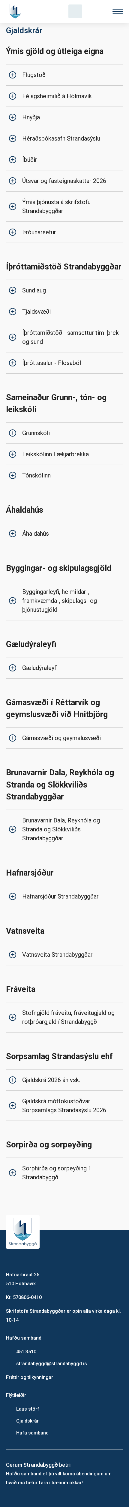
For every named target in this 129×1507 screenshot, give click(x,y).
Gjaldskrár (27, 1421)
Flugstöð (34, 74)
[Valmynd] (117, 11)
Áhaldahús (35, 533)
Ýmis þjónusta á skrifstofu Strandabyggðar (56, 206)
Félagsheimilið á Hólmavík (57, 96)
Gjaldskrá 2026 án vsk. (51, 1080)
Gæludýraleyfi (40, 667)
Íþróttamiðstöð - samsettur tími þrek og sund (70, 337)
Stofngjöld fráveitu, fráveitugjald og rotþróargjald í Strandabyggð (68, 1017)
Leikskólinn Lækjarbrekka (55, 454)
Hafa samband (32, 1433)
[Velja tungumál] (96, 11)
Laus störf (27, 1409)
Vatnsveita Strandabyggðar (57, 954)
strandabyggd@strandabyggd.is (51, 1363)
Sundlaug (34, 290)
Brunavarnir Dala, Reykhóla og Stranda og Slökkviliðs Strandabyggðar (61, 829)
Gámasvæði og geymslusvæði (61, 738)
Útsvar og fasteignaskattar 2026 (64, 180)
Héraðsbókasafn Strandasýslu (61, 138)
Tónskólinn (36, 475)
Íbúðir (29, 159)
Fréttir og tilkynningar (29, 1377)
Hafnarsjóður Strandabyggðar (60, 896)
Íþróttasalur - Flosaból (51, 362)
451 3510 (26, 1352)
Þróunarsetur (39, 232)
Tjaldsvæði (36, 311)
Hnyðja (31, 117)
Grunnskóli (36, 433)
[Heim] (16, 11)
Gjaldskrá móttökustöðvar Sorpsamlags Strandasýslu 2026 (64, 1106)
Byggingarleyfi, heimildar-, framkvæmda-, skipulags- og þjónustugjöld (59, 600)
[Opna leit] (75, 11)
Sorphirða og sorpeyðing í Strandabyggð (56, 1173)
